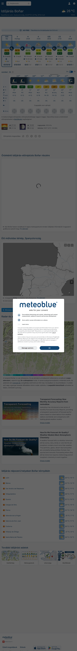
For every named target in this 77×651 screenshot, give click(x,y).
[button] (38, 324)
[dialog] (38, 325)
